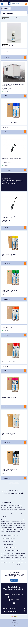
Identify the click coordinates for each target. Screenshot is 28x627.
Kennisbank (14, 622)
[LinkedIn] (14, 603)
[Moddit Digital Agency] (14, 625)
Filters (5, 18)
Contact (13, 580)
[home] (14, 3)
